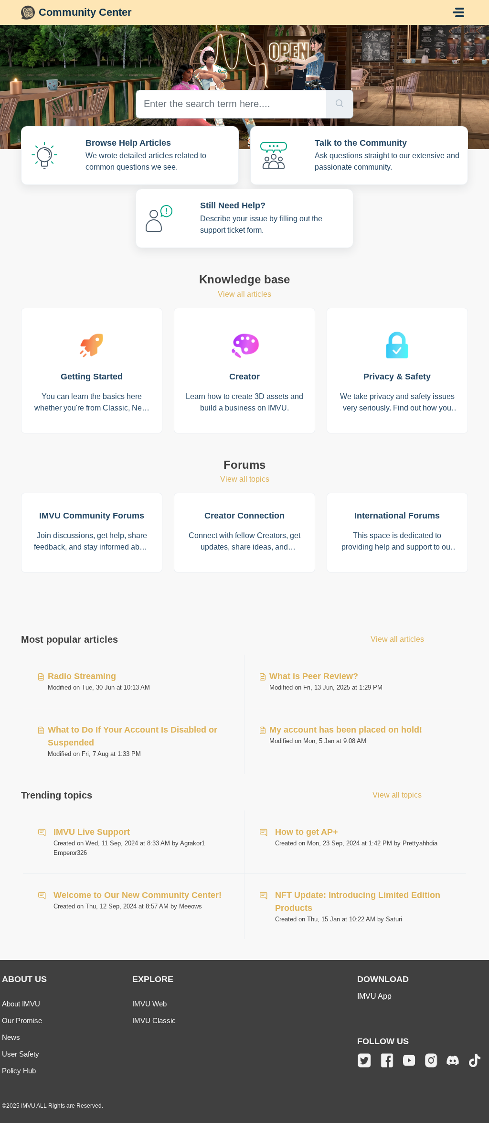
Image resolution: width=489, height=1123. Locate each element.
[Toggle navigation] (458, 12)
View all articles (244, 294)
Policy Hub (19, 1071)
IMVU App (374, 996)
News (11, 1037)
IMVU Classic (154, 1020)
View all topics (244, 479)
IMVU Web (149, 1004)
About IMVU (21, 1004)
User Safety (20, 1054)
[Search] (339, 104)
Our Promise (22, 1020)
